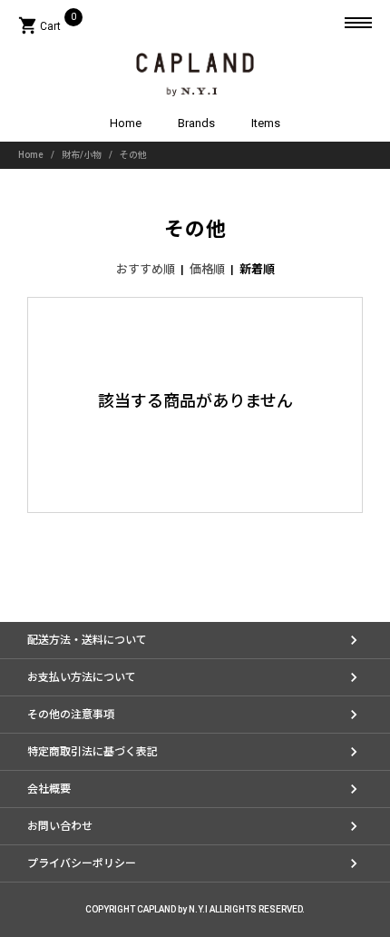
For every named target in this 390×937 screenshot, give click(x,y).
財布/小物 (82, 155)
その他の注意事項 (70, 714)
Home (125, 123)
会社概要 (49, 789)
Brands (196, 123)
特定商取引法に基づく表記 (92, 751)
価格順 (207, 269)
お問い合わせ (60, 826)
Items (265, 123)
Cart (47, 26)
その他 (133, 155)
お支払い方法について (81, 677)
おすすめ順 (145, 269)
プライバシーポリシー (81, 863)
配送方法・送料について (87, 640)
